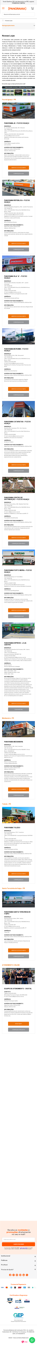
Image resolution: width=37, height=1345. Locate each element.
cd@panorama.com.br (14, 512)
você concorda (23, 1247)
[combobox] (18, 14)
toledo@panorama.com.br (15, 840)
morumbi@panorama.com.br (15, 363)
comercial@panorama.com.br (16, 996)
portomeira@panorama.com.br (16, 584)
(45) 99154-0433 (23, 995)
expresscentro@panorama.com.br (17, 657)
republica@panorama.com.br (15, 214)
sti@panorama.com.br (14, 926)
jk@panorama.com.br (13, 135)
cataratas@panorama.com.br (16, 436)
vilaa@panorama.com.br (14, 292)
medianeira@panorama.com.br (16, 754)
